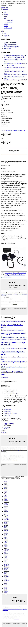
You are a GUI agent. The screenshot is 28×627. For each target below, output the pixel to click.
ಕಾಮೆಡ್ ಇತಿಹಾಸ (7, 411)
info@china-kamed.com (13, 394)
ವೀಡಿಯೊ (6, 26)
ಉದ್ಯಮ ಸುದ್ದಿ (10, 20)
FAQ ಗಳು (6, 24)
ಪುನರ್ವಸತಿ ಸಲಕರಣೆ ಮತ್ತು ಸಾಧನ (11, 46)
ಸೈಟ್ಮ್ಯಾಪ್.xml (7, 427)
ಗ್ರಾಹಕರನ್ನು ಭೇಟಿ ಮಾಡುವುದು (10, 413)
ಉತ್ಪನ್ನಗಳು (6, 35)
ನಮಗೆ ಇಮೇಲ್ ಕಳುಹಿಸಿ (6, 130)
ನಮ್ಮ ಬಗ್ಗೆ (6, 14)
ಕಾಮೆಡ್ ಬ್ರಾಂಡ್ (7, 409)
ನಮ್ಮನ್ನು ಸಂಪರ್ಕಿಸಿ (8, 28)
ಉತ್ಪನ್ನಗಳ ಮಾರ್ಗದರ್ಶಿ (9, 423)
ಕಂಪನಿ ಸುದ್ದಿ (9, 22)
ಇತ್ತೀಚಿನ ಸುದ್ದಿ (7, 415)
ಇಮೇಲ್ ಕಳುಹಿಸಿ (4, 432)
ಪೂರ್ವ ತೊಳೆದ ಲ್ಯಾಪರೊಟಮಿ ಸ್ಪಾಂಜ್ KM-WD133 (15, 79)
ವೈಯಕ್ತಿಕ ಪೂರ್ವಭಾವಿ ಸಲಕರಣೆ (10, 44)
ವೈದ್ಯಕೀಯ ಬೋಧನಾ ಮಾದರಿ (10, 42)
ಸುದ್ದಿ (5, 18)
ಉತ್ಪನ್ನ (5, 16)
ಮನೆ (5, 12)
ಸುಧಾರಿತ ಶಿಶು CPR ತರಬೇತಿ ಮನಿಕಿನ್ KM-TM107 (15, 74)
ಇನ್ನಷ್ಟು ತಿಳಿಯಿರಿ (4, 7)
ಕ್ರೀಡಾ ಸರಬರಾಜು (7, 48)
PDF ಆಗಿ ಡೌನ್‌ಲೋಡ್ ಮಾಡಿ (18, 130)
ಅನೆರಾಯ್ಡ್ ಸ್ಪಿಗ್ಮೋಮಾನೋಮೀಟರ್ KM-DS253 (15, 273)
